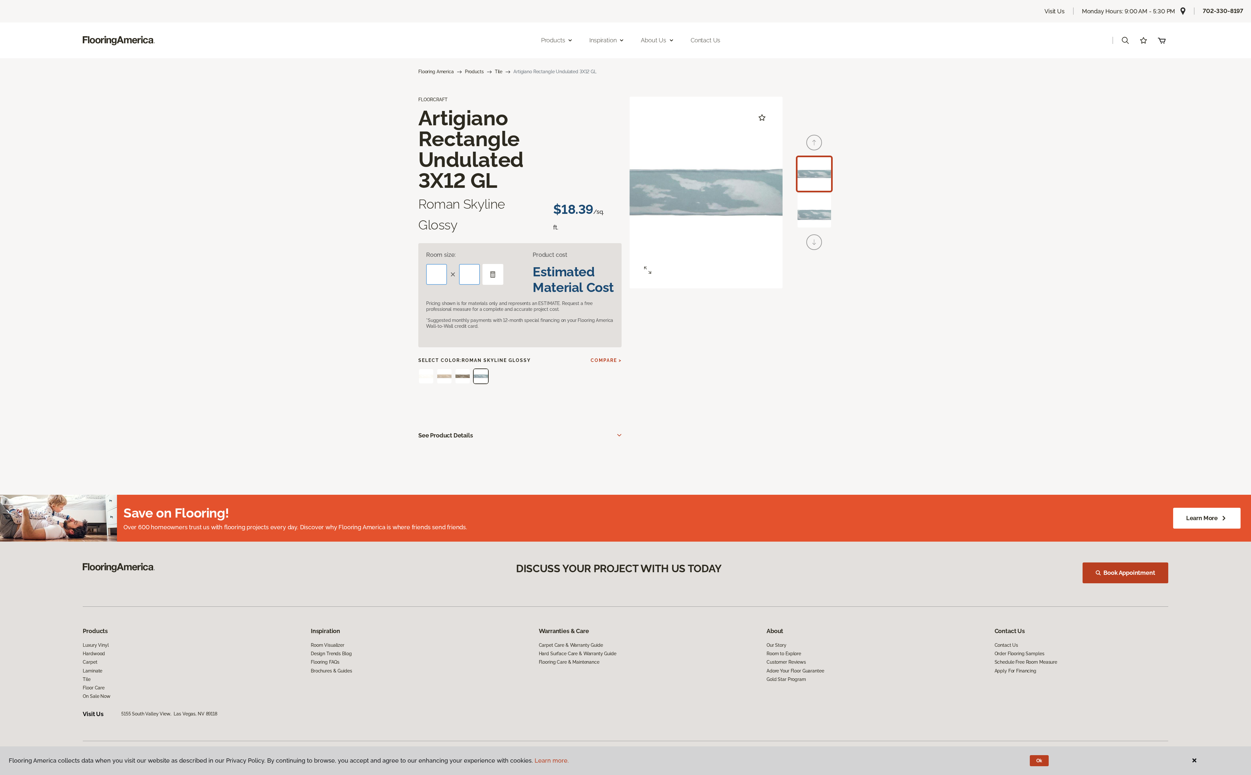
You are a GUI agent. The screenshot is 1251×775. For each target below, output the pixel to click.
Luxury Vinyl (95, 645)
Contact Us (705, 40)
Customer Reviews (786, 662)
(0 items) (1162, 40)
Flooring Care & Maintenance (569, 662)
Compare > (606, 360)
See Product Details (445, 435)
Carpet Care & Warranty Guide (571, 645)
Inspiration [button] (602, 40)
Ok (1039, 760)
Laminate (92, 670)
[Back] (814, 142)
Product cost (550, 254)
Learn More (1202, 518)
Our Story (776, 645)
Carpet (90, 662)
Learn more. (552, 760)
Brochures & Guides (331, 670)
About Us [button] (653, 40)
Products (474, 71)
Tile (498, 71)
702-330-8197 (1223, 10)
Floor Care (94, 687)
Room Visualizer (327, 645)
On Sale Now (96, 696)
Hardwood (94, 653)
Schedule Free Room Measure (1026, 662)
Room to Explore (784, 653)
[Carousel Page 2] (814, 210)
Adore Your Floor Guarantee (795, 670)
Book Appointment (1129, 572)
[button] (1125, 40)
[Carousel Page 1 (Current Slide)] (814, 174)
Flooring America (436, 71)
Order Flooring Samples (1019, 653)
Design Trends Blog (331, 653)
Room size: (441, 254)
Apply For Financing (1015, 670)
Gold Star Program (786, 679)
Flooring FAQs (325, 662)
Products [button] (553, 40)
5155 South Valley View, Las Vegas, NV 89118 (169, 713)
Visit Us (1054, 11)
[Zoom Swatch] (647, 270)
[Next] (814, 242)
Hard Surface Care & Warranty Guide (577, 653)
